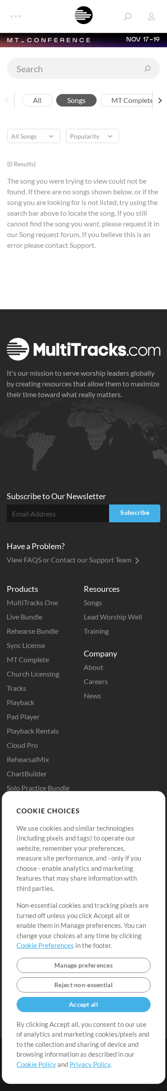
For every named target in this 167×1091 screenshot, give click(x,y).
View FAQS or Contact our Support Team (70, 559)
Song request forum (49, 234)
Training (96, 631)
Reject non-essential (83, 984)
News (92, 695)
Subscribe (134, 512)
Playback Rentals (33, 730)
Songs (76, 100)
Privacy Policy (89, 1064)
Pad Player (23, 716)
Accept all (83, 1004)
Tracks (16, 688)
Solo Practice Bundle (38, 787)
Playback (20, 702)
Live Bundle (24, 616)
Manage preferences (83, 965)
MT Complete (132, 100)
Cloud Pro (22, 745)
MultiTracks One (32, 602)
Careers (96, 681)
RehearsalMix (28, 759)
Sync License (26, 645)
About (93, 667)
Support (81, 245)
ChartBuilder (27, 773)
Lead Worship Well (113, 616)
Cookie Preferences (45, 945)
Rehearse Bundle (32, 631)
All (37, 100)
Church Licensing (33, 673)
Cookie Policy (36, 1064)
